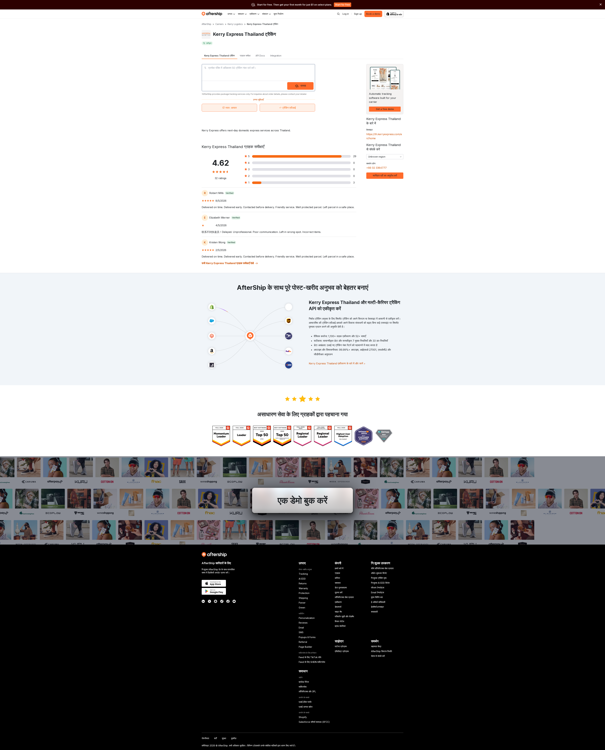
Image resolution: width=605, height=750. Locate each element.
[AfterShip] (213, 14)
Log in (346, 13)
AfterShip (206, 24)
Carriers (219, 24)
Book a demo (373, 13)
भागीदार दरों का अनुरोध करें (385, 175)
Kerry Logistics (235, 24)
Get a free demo (385, 109)
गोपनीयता (205, 738)
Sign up (358, 13)
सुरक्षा (224, 738)
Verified (229, 193)
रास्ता (303, 85)
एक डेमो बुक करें (302, 500)
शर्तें (215, 738)
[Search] (338, 13)
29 (354, 156)
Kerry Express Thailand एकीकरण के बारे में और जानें (337, 363)
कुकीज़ (233, 738)
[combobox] (384, 156)
